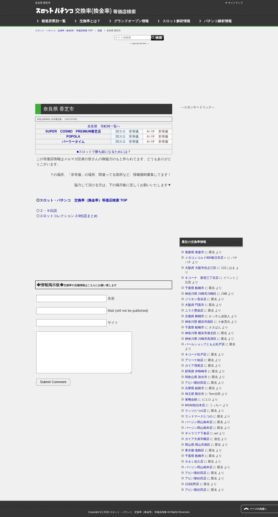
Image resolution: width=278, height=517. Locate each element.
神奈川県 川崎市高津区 (200, 338)
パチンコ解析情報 (218, 21)
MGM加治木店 (195, 405)
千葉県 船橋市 (194, 288)
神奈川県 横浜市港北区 (200, 333)
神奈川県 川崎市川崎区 (200, 293)
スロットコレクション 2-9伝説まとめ (68, 216)
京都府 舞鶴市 (194, 316)
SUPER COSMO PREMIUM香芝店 (73, 131)
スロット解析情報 (176, 21)
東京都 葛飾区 (194, 450)
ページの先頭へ (258, 508)
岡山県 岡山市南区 (197, 444)
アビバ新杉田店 (195, 382)
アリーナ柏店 (194, 360)
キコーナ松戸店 (195, 354)
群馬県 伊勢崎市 (196, 371)
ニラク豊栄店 (194, 310)
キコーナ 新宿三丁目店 (202, 277)
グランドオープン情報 (131, 21)
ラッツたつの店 (195, 410)
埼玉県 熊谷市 (194, 393)
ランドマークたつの (198, 416)
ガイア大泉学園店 (197, 439)
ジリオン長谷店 (195, 299)
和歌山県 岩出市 (196, 377)
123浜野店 (192, 484)
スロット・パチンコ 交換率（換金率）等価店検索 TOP (83, 200)
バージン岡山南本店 (198, 422)
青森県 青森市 (194, 252)
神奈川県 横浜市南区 (199, 321)
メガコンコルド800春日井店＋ (206, 257)
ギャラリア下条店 (197, 433)
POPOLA (73, 136)
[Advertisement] (139, 73)
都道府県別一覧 (54, 21)
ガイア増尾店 (194, 365)
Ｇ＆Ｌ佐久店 (194, 461)
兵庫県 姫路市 (194, 388)
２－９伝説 (48, 211)
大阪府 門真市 (194, 304)
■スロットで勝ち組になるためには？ (104, 151)
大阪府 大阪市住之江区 (200, 267)
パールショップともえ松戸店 (205, 344)
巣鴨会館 (191, 399)
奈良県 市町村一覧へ (104, 126)
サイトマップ (235, 2)
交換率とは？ (90, 21)
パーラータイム (73, 141)
